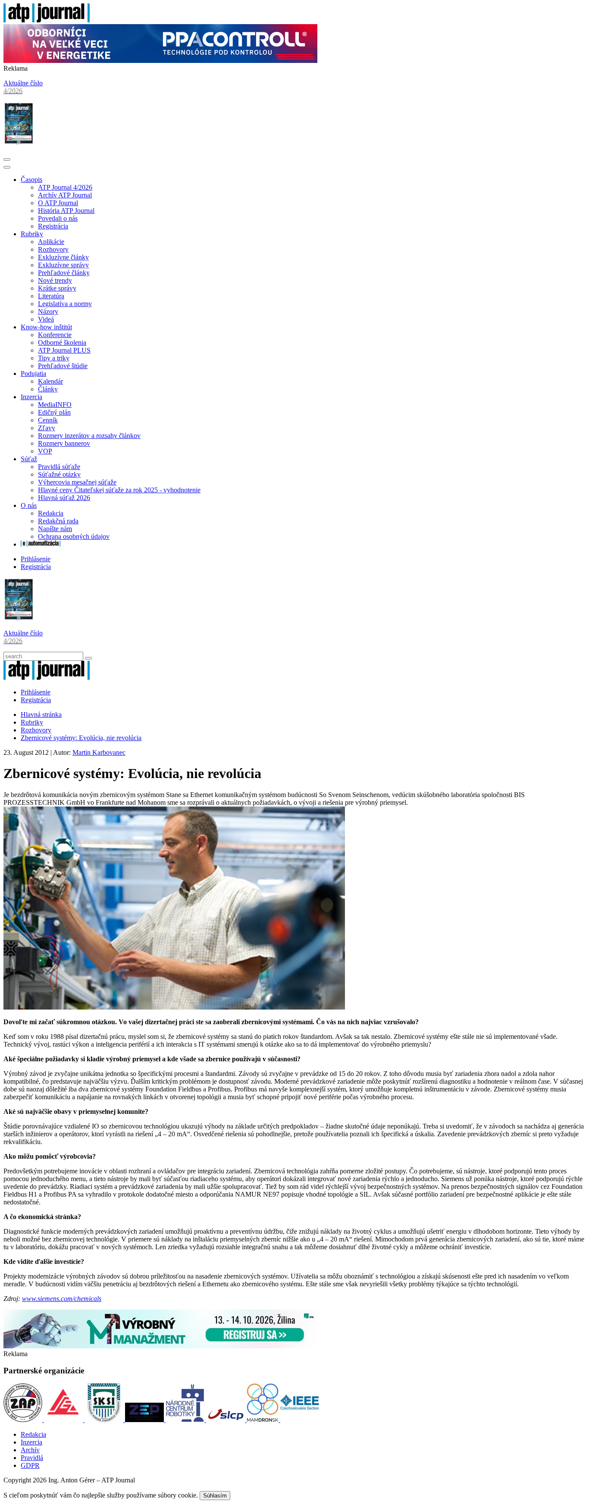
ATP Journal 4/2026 (65, 187)
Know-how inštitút (46, 327)
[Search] (88, 658)
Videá (46, 319)
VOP (45, 451)
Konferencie (55, 334)
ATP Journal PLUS (64, 350)
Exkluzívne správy (63, 265)
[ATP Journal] (46, 20)
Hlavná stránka (41, 714)
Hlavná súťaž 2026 (64, 497)
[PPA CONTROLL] (160, 60)
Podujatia (33, 373)
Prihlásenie (35, 559)
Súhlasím (215, 1495)
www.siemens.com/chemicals (61, 1298)
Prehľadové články (64, 272)
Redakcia (50, 513)
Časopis (31, 179)
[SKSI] (105, 1419)
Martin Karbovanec (98, 752)
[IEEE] (299, 1419)
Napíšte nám (55, 528)
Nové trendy (55, 280)
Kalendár (50, 381)
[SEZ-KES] (64, 1419)
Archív (30, 1450)
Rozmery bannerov (64, 443)
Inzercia (31, 396)
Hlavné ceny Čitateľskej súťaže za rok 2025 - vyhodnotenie (119, 490)
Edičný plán (54, 412)
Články (48, 389)
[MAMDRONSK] (263, 1419)
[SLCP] (226, 1419)
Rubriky (32, 234)
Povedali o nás (58, 218)
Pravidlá (32, 1457)
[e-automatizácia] (40, 544)
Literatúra (51, 296)
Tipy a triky (53, 358)
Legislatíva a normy (65, 303)
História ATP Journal (66, 210)
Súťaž (29, 459)
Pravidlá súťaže (59, 466)
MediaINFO (55, 404)
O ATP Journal (58, 202)
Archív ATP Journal (65, 195)
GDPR (30, 1465)
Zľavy (46, 427)
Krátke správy (57, 288)
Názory (48, 311)
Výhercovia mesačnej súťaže (77, 482)
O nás (29, 505)
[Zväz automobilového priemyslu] (23, 1419)
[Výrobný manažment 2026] (160, 1346)
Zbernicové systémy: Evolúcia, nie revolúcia (81, 737)
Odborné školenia (62, 342)
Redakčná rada (58, 521)
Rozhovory (53, 249)
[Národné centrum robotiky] (186, 1419)
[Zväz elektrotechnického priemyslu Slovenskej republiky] (145, 1419)
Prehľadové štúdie (63, 365)
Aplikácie (51, 241)
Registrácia (53, 226)
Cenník (48, 420)
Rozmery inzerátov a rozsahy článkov (89, 435)
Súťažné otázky (59, 474)
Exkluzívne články (63, 257)
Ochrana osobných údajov (74, 536)
